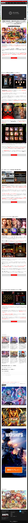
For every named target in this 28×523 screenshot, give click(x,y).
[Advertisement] (14, 65)
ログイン (6, 382)
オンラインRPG (18, 26)
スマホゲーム (9, 26)
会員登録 (15, 382)
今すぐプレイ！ (14, 321)
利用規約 (13, 383)
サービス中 (12, 26)
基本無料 (15, 26)
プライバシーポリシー (17, 383)
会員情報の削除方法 (13, 512)
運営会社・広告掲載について (14, 516)
